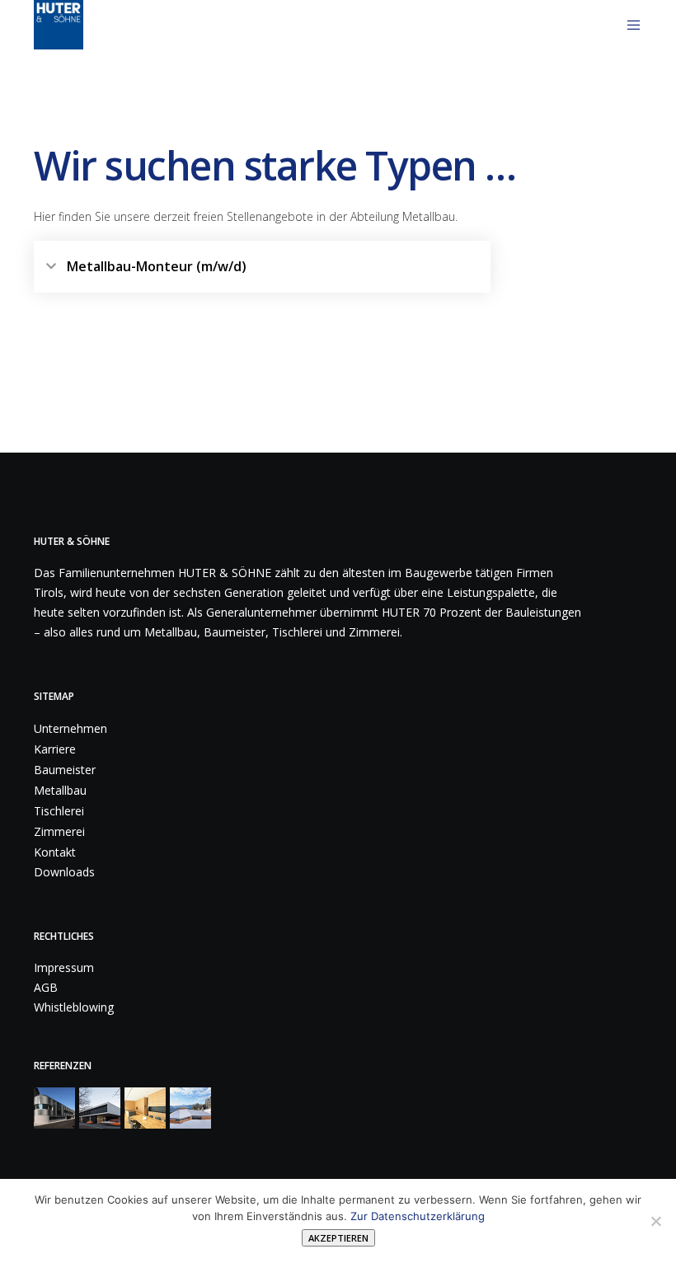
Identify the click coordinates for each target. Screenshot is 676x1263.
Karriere (55, 749)
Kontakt (55, 852)
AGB (46, 987)
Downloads (64, 872)
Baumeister (65, 769)
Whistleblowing (74, 1007)
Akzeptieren (338, 1238)
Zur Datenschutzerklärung (417, 1216)
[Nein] (655, 1221)
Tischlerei (59, 811)
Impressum (64, 967)
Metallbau (60, 790)
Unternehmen (70, 728)
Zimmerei (59, 831)
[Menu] (627, 24)
